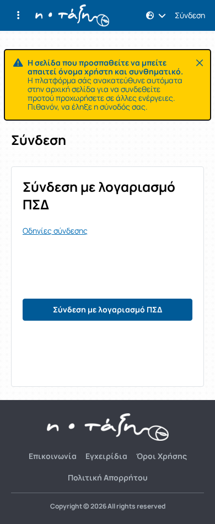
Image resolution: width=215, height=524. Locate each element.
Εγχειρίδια (106, 456)
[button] (18, 15)
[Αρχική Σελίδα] (72, 15)
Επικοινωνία (53, 456)
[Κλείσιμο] (200, 63)
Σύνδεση (190, 15)
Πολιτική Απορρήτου (108, 477)
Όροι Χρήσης (161, 456)
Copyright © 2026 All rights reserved (107, 506)
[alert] (107, 85)
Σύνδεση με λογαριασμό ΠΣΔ (107, 309)
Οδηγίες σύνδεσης (55, 230)
